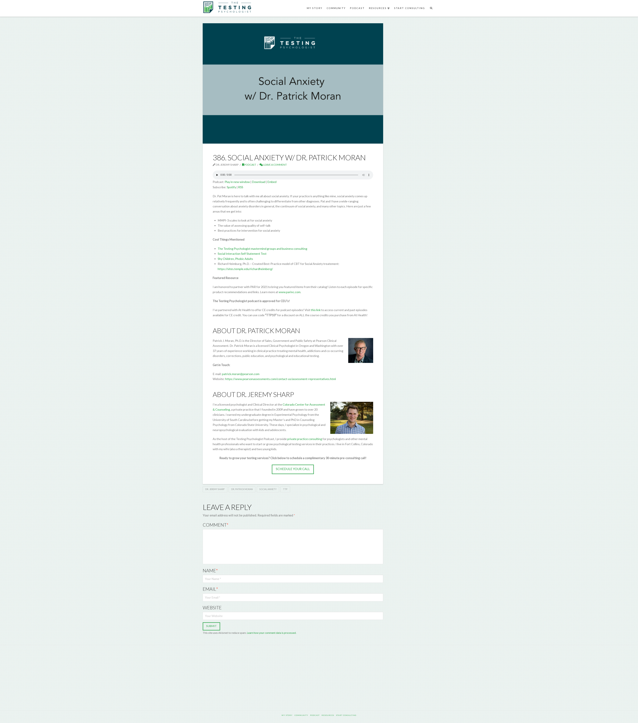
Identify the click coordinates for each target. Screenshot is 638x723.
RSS (240, 187)
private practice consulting (304, 439)
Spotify (231, 187)
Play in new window (237, 182)
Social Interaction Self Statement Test (242, 253)
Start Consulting (346, 715)
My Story (287, 715)
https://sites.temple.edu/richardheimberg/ (245, 269)
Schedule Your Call (293, 469)
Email (210, 589)
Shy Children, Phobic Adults (235, 259)
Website (212, 607)
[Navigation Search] (431, 8)
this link (315, 310)
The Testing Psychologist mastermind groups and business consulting (262, 248)
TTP (285, 489)
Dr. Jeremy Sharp (215, 489)
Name (210, 570)
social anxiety (267, 489)
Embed (271, 182)
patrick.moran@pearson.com (240, 374)
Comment (215, 525)
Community (301, 715)
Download (258, 182)
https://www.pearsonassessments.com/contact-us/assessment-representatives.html (280, 379)
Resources (328, 715)
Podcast (250, 164)
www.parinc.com (289, 292)
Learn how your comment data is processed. (271, 632)
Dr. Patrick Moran (242, 489)
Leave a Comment (275, 164)
